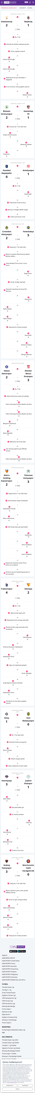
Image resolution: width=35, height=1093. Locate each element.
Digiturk (4, 955)
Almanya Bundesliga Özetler (11, 1051)
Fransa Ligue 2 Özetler (9, 1059)
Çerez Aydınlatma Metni (12, 1082)
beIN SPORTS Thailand (9, 972)
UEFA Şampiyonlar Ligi (9, 998)
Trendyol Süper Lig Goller (10, 1040)
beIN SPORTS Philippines (10, 974)
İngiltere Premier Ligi (9, 995)
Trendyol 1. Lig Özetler (9, 1045)
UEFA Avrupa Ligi (7, 1001)
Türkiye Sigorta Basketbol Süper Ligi (13, 1030)
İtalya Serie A (6, 1014)
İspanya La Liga (7, 1012)
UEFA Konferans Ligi (8, 1003)
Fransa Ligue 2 (6, 1023)
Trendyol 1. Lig (6, 990)
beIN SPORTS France (8, 963)
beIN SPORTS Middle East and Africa (13, 980)
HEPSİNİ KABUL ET (9, 1085)
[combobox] (9, 8)
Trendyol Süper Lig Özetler (10, 1043)
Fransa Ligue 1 (6, 1009)
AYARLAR (17, 1089)
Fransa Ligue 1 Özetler (9, 1053)
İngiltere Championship (9, 1017)
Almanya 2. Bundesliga (9, 1020)
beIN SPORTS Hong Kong (10, 969)
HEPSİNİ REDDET (25, 1085)
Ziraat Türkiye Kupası (8, 993)
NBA (3, 1033)
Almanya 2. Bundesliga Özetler (12, 1056)
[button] (10, 2)
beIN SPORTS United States (11, 961)
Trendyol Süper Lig (8, 987)
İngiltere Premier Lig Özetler (11, 1048)
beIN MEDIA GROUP (8, 958)
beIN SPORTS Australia (9, 966)
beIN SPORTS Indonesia (9, 977)
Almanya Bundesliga (8, 1006)
